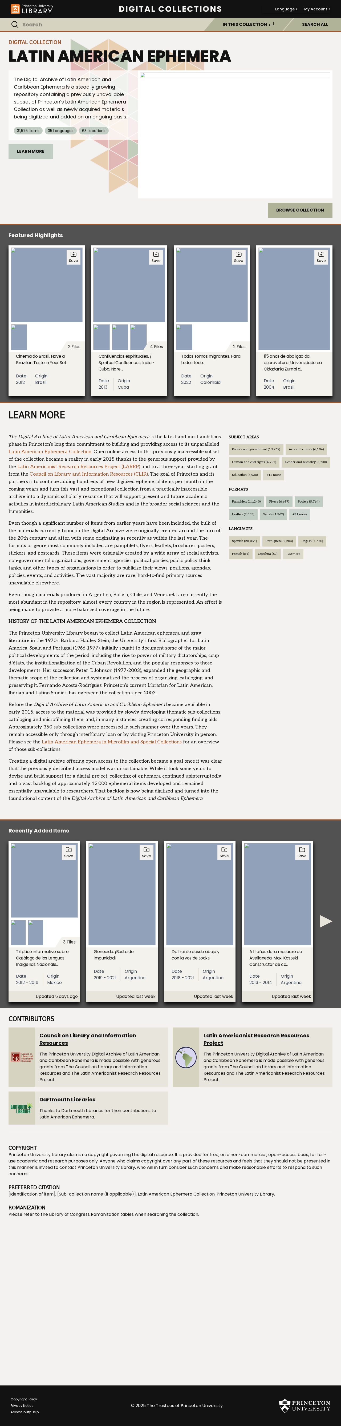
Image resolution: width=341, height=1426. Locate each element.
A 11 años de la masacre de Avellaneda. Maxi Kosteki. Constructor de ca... (275, 958)
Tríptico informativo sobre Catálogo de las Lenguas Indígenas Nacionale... (42, 958)
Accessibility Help (25, 1412)
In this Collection (245, 24)
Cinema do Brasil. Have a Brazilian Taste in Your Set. (41, 359)
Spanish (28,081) (244, 541)
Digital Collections (170, 9)
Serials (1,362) (273, 514)
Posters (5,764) (309, 502)
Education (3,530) (245, 475)
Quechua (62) (268, 554)
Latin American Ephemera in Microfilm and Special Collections (112, 742)
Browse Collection (300, 210)
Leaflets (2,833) (243, 514)
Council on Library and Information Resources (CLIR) (89, 474)
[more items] (326, 921)
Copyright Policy (24, 1399)
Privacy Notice (22, 1405)
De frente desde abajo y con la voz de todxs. (196, 955)
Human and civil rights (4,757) (254, 462)
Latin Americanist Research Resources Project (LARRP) (78, 466)
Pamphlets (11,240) (246, 502)
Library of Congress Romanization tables (91, 1214)
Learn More (30, 151)
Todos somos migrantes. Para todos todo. (210, 359)
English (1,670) (312, 541)
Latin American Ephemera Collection (50, 452)
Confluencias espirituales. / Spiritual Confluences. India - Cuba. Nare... (127, 362)
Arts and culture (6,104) (306, 449)
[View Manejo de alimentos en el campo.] (235, 134)
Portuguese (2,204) (279, 541)
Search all (315, 24)
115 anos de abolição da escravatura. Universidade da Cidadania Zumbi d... (293, 362)
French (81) (240, 554)
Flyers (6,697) (279, 502)
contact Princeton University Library (97, 1167)
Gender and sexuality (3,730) (306, 462)
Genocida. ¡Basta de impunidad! (113, 955)
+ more (273, 475)
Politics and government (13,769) (256, 449)
